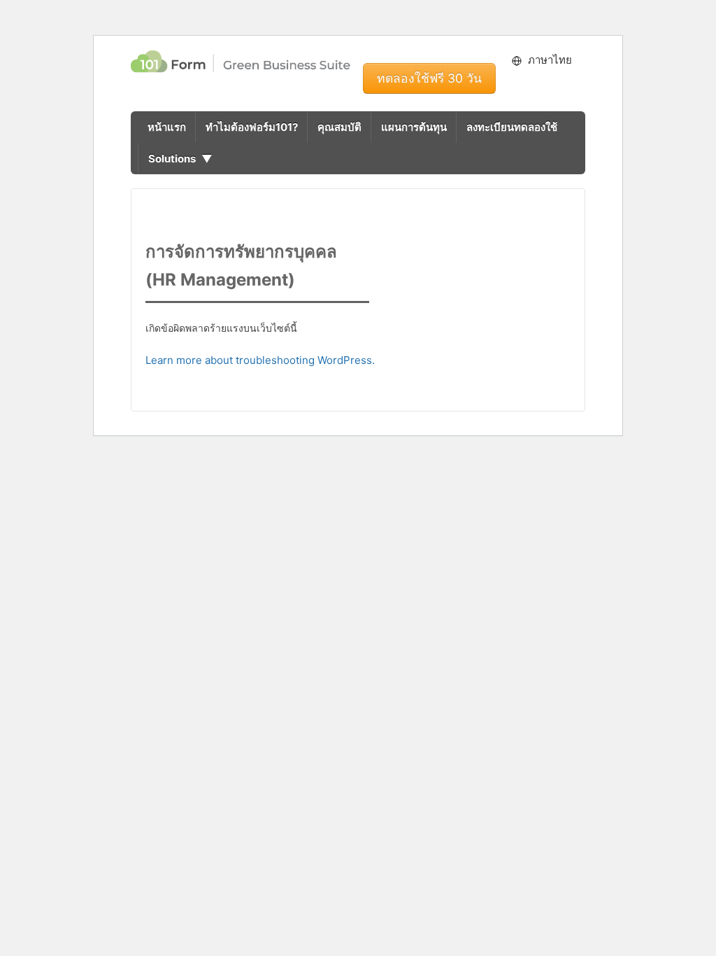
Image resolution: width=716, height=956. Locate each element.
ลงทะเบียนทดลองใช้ (511, 127)
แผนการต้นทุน (414, 127)
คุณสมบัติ (339, 127)
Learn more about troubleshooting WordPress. (260, 360)
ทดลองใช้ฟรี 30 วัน (429, 78)
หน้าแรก (167, 127)
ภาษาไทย (550, 59)
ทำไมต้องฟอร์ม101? (252, 127)
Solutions (172, 158)
